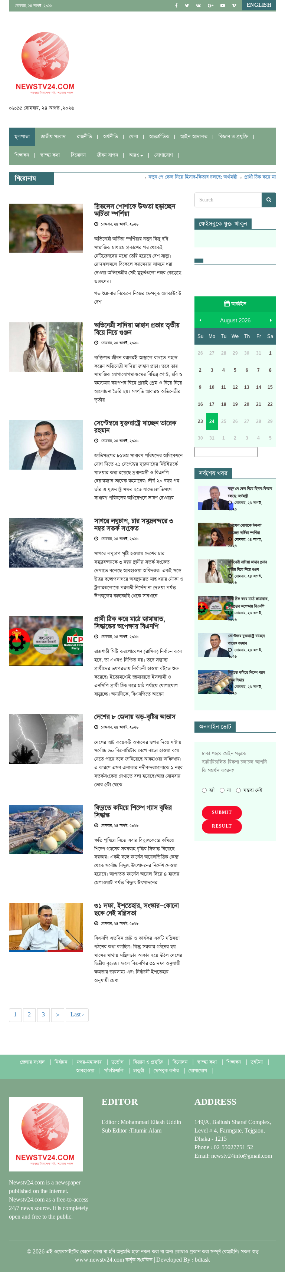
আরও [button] (134, 155)
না (229, 790)
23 (200, 421)
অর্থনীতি (110, 136)
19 (235, 404)
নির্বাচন (62, 1062)
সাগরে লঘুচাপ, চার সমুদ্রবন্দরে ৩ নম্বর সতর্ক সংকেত (133, 524)
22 (270, 404)
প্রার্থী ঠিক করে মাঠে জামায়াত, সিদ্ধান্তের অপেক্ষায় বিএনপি (129, 622)
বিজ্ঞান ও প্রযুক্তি (233, 136)
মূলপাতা (22, 136)
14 (258, 387)
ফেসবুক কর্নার (167, 1070)
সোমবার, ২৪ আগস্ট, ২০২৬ (119, 224)
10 (211, 387)
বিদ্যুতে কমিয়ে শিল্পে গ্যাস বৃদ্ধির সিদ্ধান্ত (133, 811)
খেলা (133, 136)
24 (211, 421)
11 (223, 387)
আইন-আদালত (193, 136)
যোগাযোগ (163, 155)
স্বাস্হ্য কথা (50, 155)
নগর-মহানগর (90, 1062)
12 (235, 387)
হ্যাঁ (211, 790)
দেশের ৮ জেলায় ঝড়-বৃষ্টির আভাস (135, 717)
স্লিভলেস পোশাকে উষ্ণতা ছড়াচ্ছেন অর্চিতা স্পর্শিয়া (134, 210)
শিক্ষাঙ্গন (21, 155)
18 (223, 404)
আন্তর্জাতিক (159, 136)
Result (222, 826)
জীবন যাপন (107, 155)
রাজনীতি (84, 136)
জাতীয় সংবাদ (53, 136)
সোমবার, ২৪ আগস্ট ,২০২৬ (33, 6)
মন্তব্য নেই (252, 790)
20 (246, 404)
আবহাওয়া (86, 1070)
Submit (222, 812)
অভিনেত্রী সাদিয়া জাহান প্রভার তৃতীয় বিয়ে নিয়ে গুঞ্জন (137, 329)
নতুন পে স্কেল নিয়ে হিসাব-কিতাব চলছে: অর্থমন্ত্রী (185, 177)
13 (246, 387)
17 (211, 404)
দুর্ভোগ (118, 1062)
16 (200, 404)
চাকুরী (139, 1070)
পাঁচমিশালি (114, 1070)
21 (258, 404)
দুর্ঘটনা (257, 1062)
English (259, 5)
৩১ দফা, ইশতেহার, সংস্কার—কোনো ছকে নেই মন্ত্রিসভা (136, 909)
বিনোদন (78, 155)
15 (270, 387)
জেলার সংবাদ (33, 1062)
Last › (77, 1014)
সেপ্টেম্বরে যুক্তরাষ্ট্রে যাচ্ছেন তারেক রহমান (135, 427)
